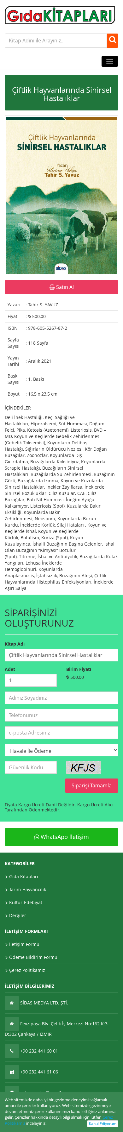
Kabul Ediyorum (102, 1123)
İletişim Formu (24, 944)
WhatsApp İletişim (64, 837)
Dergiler (17, 915)
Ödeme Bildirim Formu (33, 957)
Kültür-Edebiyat (25, 902)
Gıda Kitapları (23, 876)
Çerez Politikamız (27, 970)
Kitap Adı (15, 644)
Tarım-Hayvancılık (27, 889)
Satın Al (64, 287)
